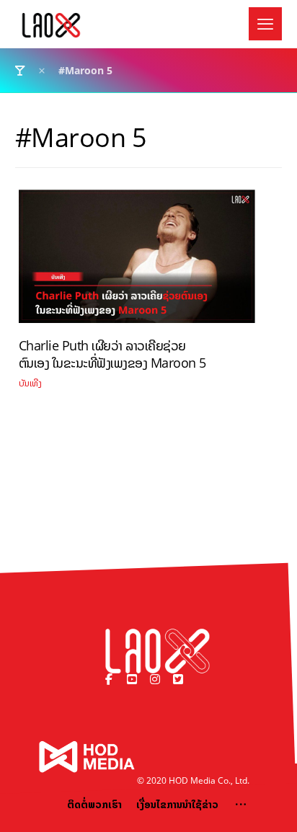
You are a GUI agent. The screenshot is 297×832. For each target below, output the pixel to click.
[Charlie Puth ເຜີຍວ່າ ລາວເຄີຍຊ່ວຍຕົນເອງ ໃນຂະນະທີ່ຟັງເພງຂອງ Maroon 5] (137, 262)
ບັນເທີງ (30, 383)
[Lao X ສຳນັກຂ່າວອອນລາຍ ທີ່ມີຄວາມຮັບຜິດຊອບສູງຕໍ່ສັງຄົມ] (51, 25)
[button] (265, 23)
